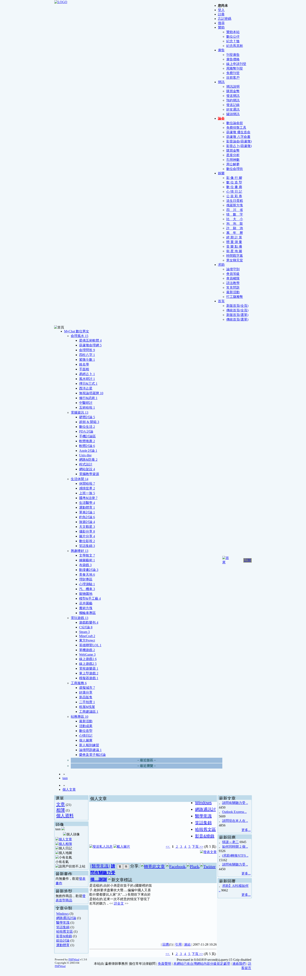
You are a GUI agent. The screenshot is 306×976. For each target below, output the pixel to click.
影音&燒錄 (64, 936)
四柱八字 (87, 355)
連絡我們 (239, 963)
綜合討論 (63, 940)
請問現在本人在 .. (235, 820)
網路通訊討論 (66, 918)
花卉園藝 (85, 603)
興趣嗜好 (79, 551)
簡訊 (221, 82)
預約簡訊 (233, 100)
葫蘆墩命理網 (90, 345)
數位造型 (85, 731)
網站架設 (87, 469)
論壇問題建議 (90, 750)
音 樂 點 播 (234, 246)
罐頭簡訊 (233, 114)
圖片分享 (87, 536)
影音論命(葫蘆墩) (239, 141)
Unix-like (85, 455)
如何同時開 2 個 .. (235, 846)
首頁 (221, 301)
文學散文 (87, 555)
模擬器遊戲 (88, 678)
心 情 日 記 (234, 191)
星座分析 (233, 155)
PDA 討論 (86, 431)
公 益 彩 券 (234, 196)
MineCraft (87, 636)
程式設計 (85, 464)
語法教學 (233, 283)
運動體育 (87, 507)
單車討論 (87, 512)
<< (168, 846)
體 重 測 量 (234, 242)
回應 (165, 944)
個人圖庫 (85, 740)
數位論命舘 (234, 123)
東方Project (87, 640)
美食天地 (87, 574)
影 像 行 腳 (234, 178)
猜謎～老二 (230, 842)
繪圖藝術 (87, 560)
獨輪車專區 (87, 613)
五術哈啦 (87, 407)
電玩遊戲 (79, 618)
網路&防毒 (88, 459)
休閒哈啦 (87, 483)
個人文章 (69, 789)
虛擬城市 (87, 687)
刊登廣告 (233, 54)
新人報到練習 (89, 745)
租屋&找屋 (87, 707)
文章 (60, 804)
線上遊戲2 (88, 663)
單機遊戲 (87, 650)
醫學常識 (63, 922)
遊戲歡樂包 (88, 622)
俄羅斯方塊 (234, 205)
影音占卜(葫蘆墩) (239, 146)
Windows (62, 913)
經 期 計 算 (234, 237)
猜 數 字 (234, 214)
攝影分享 (87, 531)
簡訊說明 (233, 86)
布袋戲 (85, 565)
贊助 (221, 27)
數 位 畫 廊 (234, 187)
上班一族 (87, 493)
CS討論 (85, 627)
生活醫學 (87, 502)
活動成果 (85, 726)
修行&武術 (88, 398)
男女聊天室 (234, 260)
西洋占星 (85, 388)
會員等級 (233, 274)
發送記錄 (233, 105)
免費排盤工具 (236, 127)
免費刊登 (233, 73)
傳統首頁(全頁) (237, 310)
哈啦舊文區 (64, 931)
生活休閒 (79, 479)
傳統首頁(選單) (237, 319)
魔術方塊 (85, 608)
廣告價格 (233, 59)
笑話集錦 (87, 546)
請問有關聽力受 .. (235, 803)
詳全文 (119, 903)
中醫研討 (85, 402)
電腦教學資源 (89, 474)
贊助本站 (233, 32)
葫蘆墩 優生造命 (238, 132)
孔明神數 (233, 159)
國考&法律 (88, 498)
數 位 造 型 (234, 182)
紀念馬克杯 (234, 45)
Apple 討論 (88, 450)
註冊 (221, 14)
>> (201, 846)
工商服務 (79, 683)
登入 (221, 10)
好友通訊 (233, 109)
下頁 (195, 846)
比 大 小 (234, 219)
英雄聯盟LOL (90, 645)
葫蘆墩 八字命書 (238, 137)
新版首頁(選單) (237, 315)
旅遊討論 (87, 522)
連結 (187, 944)
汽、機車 (87, 589)
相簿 (60, 810)
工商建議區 (88, 711)
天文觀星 (87, 526)
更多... (246, 830)
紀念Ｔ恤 (233, 41)
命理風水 (79, 336)
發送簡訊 (233, 95)
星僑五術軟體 (90, 340)
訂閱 (247, 560)
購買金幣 (233, 91)
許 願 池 (234, 228)
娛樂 (221, 173)
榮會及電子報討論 (92, 754)
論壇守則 (233, 269)
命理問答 (87, 350)
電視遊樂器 (88, 668)
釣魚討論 (87, 517)
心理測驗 (87, 584)
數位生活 (87, 426)
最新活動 (233, 292)
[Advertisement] (184, 910)
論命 (221, 118)
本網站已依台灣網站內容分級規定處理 (201, 963)
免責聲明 (164, 963)
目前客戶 (233, 77)
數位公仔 (233, 36)
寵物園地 (85, 593)
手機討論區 (87, 436)
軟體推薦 (87, 441)
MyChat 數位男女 (76, 331)
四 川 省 (234, 210)
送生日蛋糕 (234, 200)
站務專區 (79, 716)
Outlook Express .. (234, 812)
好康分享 (85, 692)
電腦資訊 (79, 412)
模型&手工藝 (90, 598)
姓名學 (84, 364)
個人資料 (65, 815)
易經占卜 (87, 374)
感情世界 (87, 488)
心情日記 (85, 735)
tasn (65, 778)
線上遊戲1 (88, 659)
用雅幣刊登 (234, 68)
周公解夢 (233, 164)
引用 (178, 944)
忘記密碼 (224, 18)
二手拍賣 (87, 702)
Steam (84, 632)
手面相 (84, 369)
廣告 (221, 50)
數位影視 (87, 541)
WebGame (87, 654)
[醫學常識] (100, 866)
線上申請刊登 (236, 64)
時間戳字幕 (234, 255)
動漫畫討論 (88, 570)
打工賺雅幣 (234, 296)
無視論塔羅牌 (91, 393)
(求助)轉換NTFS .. (235, 855)
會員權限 (233, 278)
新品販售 (85, 697)
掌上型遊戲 (88, 673)
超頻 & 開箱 (89, 422)
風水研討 (87, 379)
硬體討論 (87, 417)
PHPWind (73, 959)
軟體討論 (87, 446)
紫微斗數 (87, 359)
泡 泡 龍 (234, 223)
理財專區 (85, 579)
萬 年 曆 (234, 233)
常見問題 (233, 287)
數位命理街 (234, 169)
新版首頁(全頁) (237, 305)
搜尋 (221, 23)
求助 (221, 264)
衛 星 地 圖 (234, 251)
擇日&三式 (88, 383)
